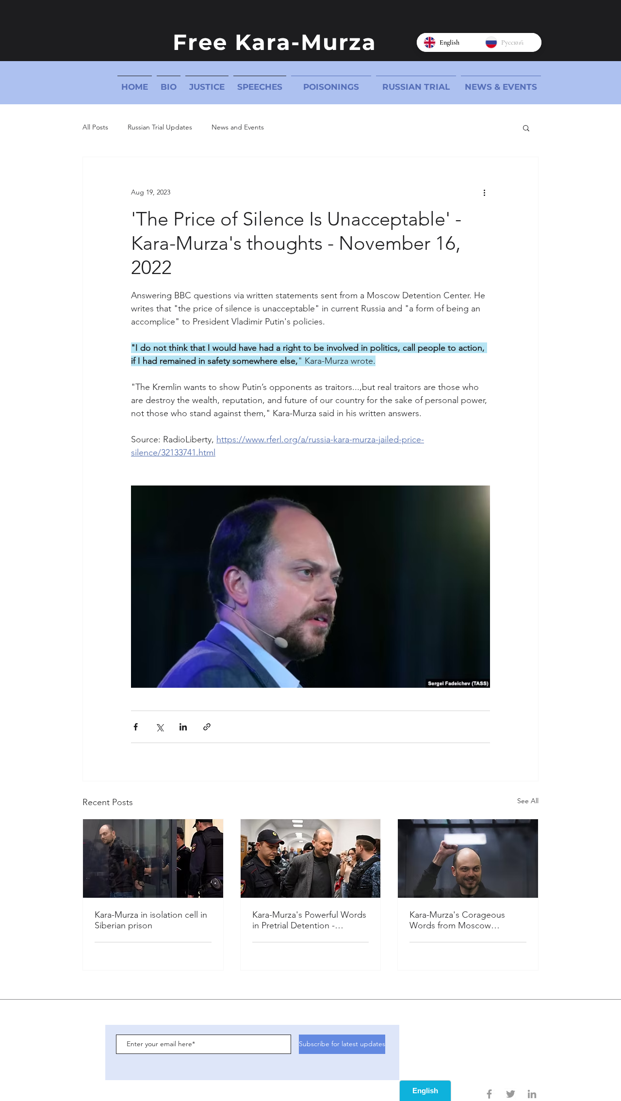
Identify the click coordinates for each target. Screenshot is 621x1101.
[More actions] (484, 192)
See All (528, 800)
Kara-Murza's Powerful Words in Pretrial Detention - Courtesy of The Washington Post (309, 920)
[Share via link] (207, 726)
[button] (526, 127)
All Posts (95, 127)
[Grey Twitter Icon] (511, 1094)
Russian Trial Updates (160, 127)
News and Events (238, 127)
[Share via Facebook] (135, 726)
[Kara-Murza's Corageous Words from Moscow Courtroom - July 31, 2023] (468, 858)
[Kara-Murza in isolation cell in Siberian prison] (153, 858)
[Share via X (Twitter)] (159, 726)
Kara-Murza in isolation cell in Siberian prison (151, 920)
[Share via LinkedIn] (183, 726)
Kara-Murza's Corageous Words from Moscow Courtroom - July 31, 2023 (459, 920)
